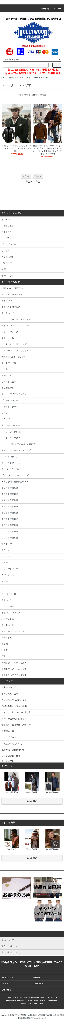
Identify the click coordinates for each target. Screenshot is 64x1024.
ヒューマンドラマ (9, 569)
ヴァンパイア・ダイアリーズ (15, 475)
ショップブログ (8, 737)
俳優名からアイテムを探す (20, 78)
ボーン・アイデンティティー (15, 394)
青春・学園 (6, 637)
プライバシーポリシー (34, 1000)
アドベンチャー (8, 600)
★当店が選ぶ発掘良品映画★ (15, 481)
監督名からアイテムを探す (13, 675)
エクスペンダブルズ (10, 307)
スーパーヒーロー (9, 594)
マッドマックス (8, 363)
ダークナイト (7, 375)
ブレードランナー (9, 400)
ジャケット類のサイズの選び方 (16, 712)
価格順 (34, 94)
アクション (6, 550)
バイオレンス (7, 619)
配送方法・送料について (12, 750)
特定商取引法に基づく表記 (15, 1000)
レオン (4, 413)
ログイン (4, 983)
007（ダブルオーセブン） (13, 357)
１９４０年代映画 (9, 488)
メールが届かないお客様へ (13, 718)
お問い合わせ (6, 990)
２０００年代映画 (9, 525)
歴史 (3, 656)
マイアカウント (8, 761)
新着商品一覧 (7, 731)
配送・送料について (37, 997)
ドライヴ (5, 419)
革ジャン (5, 219)
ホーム (3, 78)
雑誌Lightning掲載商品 (12, 288)
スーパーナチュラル (10, 469)
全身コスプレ (7, 275)
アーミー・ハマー (40, 78)
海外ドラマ (6, 544)
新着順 (43, 94)
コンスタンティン (9, 456)
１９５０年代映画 (9, 494)
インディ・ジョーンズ (11, 294)
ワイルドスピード (9, 382)
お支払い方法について (11, 743)
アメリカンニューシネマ (12, 631)
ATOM (41, 1003)
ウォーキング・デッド (11, 463)
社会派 (4, 650)
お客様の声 (6, 687)
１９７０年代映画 (9, 506)
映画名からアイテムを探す (13, 662)
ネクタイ (5, 250)
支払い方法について (21, 997)
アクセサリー (7, 232)
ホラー (4, 581)
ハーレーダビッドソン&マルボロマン (18, 444)
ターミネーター (8, 313)
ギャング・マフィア (10, 612)
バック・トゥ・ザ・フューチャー (17, 319)
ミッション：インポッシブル (15, 325)
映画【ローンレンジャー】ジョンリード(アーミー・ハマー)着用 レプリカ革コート (17, 148)
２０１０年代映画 (9, 531)
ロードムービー (8, 625)
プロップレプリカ (9, 244)
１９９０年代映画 (9, 519)
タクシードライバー (10, 425)
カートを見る (38, 983)
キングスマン (7, 388)
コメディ (5, 562)
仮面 (3, 269)
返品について (51, 997)
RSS (35, 1003)
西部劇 (4, 644)
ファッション (7, 226)
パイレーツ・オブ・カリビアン (16, 350)
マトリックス (7, 338)
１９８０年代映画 (9, 513)
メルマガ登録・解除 (10, 756)
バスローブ (6, 263)
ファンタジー (7, 606)
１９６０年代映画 (9, 500)
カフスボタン (7, 257)
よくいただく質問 (9, 694)
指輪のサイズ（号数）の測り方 (16, 725)
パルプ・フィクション (11, 431)
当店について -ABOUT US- (14, 700)
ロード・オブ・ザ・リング (13, 344)
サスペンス (6, 556)
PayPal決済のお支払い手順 (14, 706)
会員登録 (36, 977)
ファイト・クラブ (9, 406)
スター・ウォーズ (9, 332)
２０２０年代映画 (9, 538)
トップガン (6, 300)
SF (2, 587)
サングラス (6, 238)
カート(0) (45, 9)
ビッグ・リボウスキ (10, 438)
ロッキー (5, 369)
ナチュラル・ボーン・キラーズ (16, 450)
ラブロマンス (7, 575)
